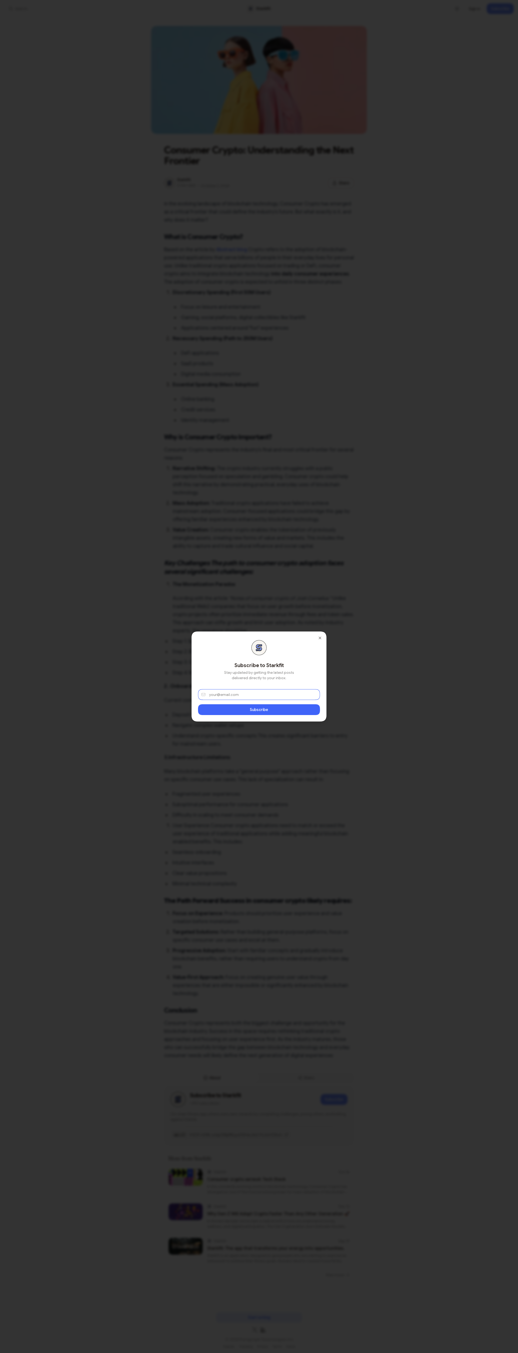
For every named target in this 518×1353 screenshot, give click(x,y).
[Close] (320, 638)
